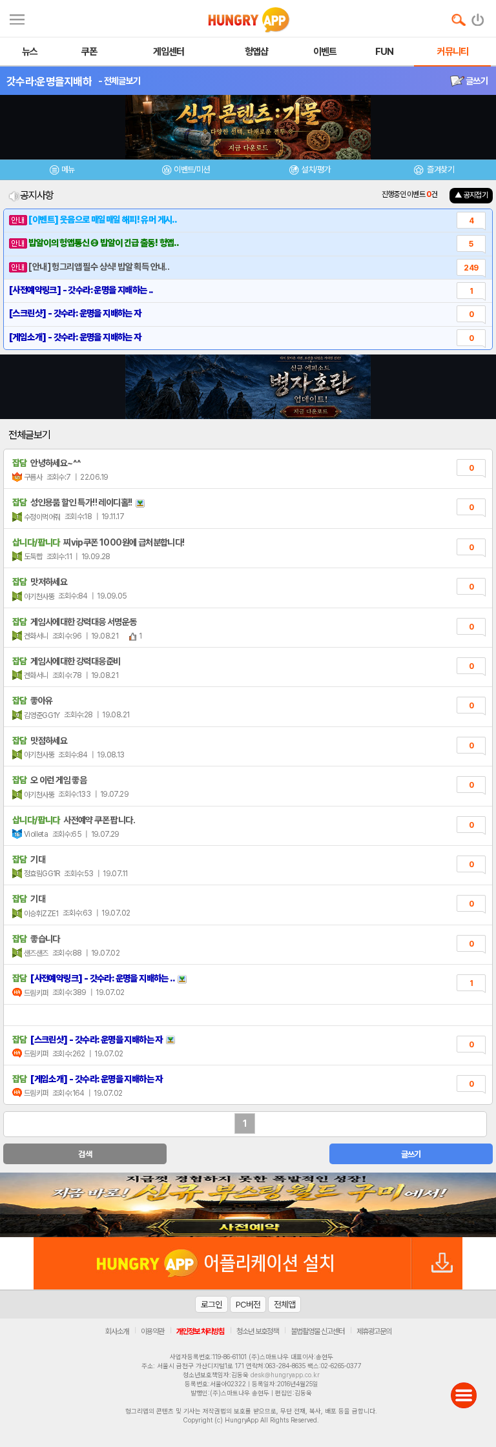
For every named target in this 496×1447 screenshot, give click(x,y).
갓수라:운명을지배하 (49, 81)
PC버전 (248, 1304)
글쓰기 (476, 81)
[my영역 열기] (17, 18)
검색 (85, 1154)
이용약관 (152, 1331)
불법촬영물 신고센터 (317, 1331)
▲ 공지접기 (471, 195)
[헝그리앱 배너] (248, 1205)
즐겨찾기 (440, 169)
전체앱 (284, 1304)
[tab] (62, 171)
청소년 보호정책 (257, 1331)
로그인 (211, 1304)
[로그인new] (478, 17)
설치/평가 (315, 169)
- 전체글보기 (119, 81)
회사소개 (117, 1331)
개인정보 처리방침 (200, 1331)
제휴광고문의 (373, 1331)
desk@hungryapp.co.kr (285, 1375)
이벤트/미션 (191, 169)
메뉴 (68, 169)
